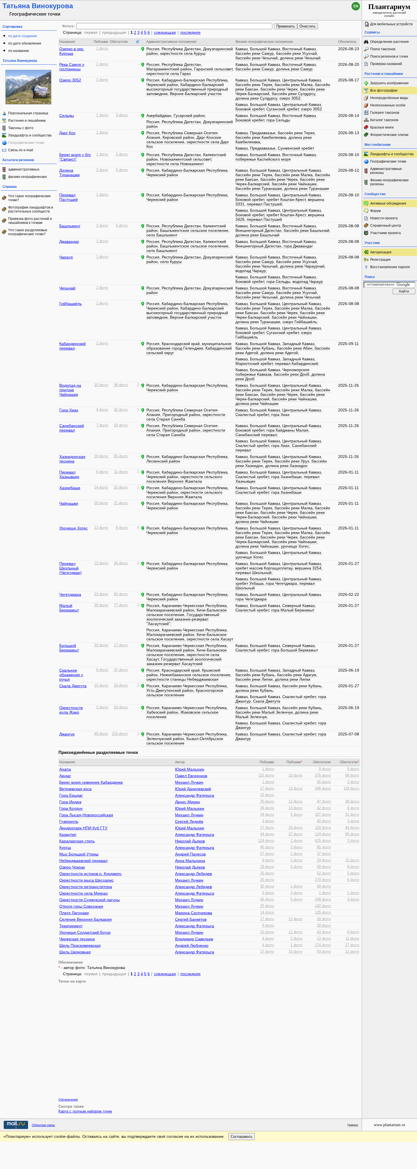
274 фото (323, 945)
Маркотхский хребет (254, 363)
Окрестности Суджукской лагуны (89, 899)
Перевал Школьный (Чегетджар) (70, 568)
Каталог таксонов (384, 120)
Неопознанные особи (387, 105)
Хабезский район (162, 712)
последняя (190, 32)
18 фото (121, 425)
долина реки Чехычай (300, 58)
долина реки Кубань (254, 690)
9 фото (122, 528)
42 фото (324, 808)
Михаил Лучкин (189, 782)
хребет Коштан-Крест (286, 199)
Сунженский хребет (296, 148)
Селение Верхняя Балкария (85, 919)
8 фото (353, 867)
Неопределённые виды (389, 98)
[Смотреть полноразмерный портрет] (28, 103)
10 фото (101, 385)
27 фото (267, 788)
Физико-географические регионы (389, 182)
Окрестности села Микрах (83, 893)
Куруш (65, 847)
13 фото (101, 528)
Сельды (66, 115)
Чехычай (67, 288)
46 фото (267, 899)
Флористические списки (389, 135)
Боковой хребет (249, 109)
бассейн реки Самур (254, 53)
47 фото (324, 802)
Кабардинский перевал (72, 345)
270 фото (323, 880)
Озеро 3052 (70, 80)
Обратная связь (43, 1125)
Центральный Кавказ (301, 80)
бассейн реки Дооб (291, 374)
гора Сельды (278, 120)
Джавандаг (69, 241)
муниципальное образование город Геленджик (188, 345)
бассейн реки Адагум (296, 674)
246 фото (323, 788)
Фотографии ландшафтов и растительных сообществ (30, 209)
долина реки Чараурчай (302, 266)
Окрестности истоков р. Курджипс (90, 873)
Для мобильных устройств (391, 24)
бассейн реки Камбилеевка (260, 137)
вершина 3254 (308, 568)
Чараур (66, 257)
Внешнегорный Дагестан (258, 230)
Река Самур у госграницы (71, 66)
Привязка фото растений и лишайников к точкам (30, 221)
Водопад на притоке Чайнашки (70, 390)
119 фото (351, 788)
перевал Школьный (253, 572)
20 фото (101, 503)
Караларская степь (77, 841)
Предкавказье (262, 133)
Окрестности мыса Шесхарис (86, 880)
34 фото (267, 815)
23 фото (101, 594)
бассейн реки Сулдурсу (293, 93)
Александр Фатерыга (194, 795)
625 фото (323, 841)
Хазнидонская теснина (72, 458)
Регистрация (380, 260)
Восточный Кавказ (299, 49)
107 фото (323, 815)
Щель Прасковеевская (80, 945)
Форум (375, 211)
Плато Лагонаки (74, 913)
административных (23, 169)
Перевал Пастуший (68, 197)
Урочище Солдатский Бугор (85, 932)
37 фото (121, 670)
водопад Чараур (250, 270)
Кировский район (178, 137)
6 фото (102, 472)
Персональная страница (28, 113)
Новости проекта (384, 218)
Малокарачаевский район (170, 610)
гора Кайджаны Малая (287, 430)
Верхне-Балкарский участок (196, 93)
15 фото (101, 685)
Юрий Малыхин (189, 769)
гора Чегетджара (281, 583)
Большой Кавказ (265, 49)
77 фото (121, 605)
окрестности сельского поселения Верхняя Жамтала (184, 478)
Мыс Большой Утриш (78, 854)
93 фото (324, 952)
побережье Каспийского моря (263, 159)
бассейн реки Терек (253, 84)
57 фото (267, 854)
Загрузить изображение (389, 83)
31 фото (352, 815)
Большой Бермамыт (69, 647)
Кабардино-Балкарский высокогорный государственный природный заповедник (187, 89)
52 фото (324, 873)
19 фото (101, 456)
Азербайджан (158, 115)
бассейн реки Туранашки (258, 188)
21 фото (121, 503)
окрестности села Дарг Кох (187, 144)
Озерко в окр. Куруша (71, 51)
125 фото (323, 912)
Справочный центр (385, 226)
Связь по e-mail (20, 150)
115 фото (266, 775)
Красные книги (382, 127)
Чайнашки (68, 503)
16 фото (121, 685)
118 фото (323, 828)
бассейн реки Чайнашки (294, 184)
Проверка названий (386, 64)
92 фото (121, 594)
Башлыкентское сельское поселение (194, 230)
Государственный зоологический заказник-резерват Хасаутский (184, 661)
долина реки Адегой (279, 352)
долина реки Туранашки (306, 188)
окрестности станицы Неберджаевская (182, 679)
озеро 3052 (289, 98)
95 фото (324, 847)
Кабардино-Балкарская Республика (195, 80)
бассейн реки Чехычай (256, 58)
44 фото (352, 828)
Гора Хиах (68, 410)
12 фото (295, 802)
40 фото (324, 821)
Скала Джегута (73, 686)
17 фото (121, 645)
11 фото (121, 472)
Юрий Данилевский (193, 789)
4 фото (102, 410)
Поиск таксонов (382, 49)
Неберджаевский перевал (83, 860)
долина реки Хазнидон (286, 465)
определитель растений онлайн (389, 10)
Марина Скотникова (193, 913)
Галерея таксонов (384, 113)
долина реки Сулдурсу (256, 98)
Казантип (67, 834)
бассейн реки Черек (279, 89)
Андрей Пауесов (190, 854)
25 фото (267, 873)
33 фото (101, 645)
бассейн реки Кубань (255, 348)
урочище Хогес (295, 546)
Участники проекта (385, 233)
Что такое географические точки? (29, 198)
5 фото (122, 170)
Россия (152, 49)
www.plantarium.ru (389, 1125)
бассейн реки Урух (292, 461)
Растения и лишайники (27, 121)
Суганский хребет (282, 109)
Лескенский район (163, 461)
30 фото (101, 605)
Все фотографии (383, 90)
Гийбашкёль (70, 303)
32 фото (121, 410)
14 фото (101, 487)
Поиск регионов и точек (389, 56)
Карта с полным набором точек (85, 1111)
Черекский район (162, 84)
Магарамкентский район (169, 69)
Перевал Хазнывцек (69, 474)
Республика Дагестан (181, 49)
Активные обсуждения (388, 203)
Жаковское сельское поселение (182, 714)
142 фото (323, 906)
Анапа (65, 769)
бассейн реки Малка (294, 84)
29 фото (324, 860)
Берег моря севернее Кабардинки (91, 782)
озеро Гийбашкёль (300, 321)
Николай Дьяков (190, 841)
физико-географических (27, 177)
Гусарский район (189, 115)
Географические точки (388, 161)
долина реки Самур (294, 69)
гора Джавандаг (298, 246)
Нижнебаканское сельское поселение (195, 674)
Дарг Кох (67, 133)
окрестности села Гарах (168, 73)
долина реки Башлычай (257, 235)
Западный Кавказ (298, 343)
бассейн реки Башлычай (306, 230)
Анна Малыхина (190, 860)
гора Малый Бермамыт (292, 610)
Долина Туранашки (69, 172)
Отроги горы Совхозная (81, 906)
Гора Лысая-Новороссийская (86, 815)
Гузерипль (68, 821)
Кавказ (241, 49)
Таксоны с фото (20, 128)
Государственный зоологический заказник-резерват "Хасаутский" (182, 619)
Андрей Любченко (191, 945)
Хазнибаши (69, 487)
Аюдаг (65, 775)
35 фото (121, 456)
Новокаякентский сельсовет (185, 159)
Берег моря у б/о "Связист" (75, 156)
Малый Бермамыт (69, 607)
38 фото (121, 385)
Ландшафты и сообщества (30, 135)
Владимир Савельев (194, 939)
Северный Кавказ (298, 605)
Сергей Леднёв (189, 821)
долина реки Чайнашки (257, 403)
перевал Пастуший (264, 204)
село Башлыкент (161, 235)
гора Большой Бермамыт (294, 650)
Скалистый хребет (252, 414)
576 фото (323, 775)
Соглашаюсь (241, 1136)
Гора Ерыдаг (71, 795)
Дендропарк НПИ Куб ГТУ (83, 828)
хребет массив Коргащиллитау (263, 568)
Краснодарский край (181, 343)
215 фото (120, 734)
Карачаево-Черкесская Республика (194, 605)
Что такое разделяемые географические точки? (27, 232)
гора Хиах (280, 414)
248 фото (323, 899)
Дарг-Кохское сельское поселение (183, 139)
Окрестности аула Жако (71, 709)
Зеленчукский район (165, 738)
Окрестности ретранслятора (85, 886)
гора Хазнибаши (286, 476)
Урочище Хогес (73, 528)
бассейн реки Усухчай (296, 53)
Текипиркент (71, 926)
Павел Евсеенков (191, 775)
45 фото (324, 782)
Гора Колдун (71, 808)
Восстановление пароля (390, 267)
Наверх (353, 1125)
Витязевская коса (75, 789)
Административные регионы (386, 171)
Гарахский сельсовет (213, 69)
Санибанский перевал (71, 427)
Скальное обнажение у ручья (71, 675)
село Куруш (171, 261)
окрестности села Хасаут (210, 639)
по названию (18, 51)
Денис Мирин (187, 802)
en (355, 6)
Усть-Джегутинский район (169, 690)
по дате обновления (24, 43)
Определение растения (389, 42)
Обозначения (68, 1099)
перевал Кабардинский (296, 363)
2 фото (122, 154)
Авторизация (380, 252)
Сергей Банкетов (191, 919)
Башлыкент (69, 226)
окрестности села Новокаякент (175, 163)
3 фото (122, 115)
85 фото (352, 834)
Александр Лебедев (193, 873)
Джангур (67, 734)
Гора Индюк (70, 802)
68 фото (352, 775)
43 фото (324, 932)
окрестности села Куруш (182, 53)
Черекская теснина (77, 939)
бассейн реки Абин (294, 348)
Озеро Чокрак (72, 867)
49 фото (101, 734)
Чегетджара (70, 594)
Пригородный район (181, 414)
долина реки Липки (292, 679)
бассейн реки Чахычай (256, 266)
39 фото (324, 926)
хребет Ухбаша (249, 583)
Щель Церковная (75, 952)
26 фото (121, 563)
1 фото (102, 49)
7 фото (102, 425)
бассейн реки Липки (254, 679)
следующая (165, 32)
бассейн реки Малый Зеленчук (264, 712)
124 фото (323, 834)
